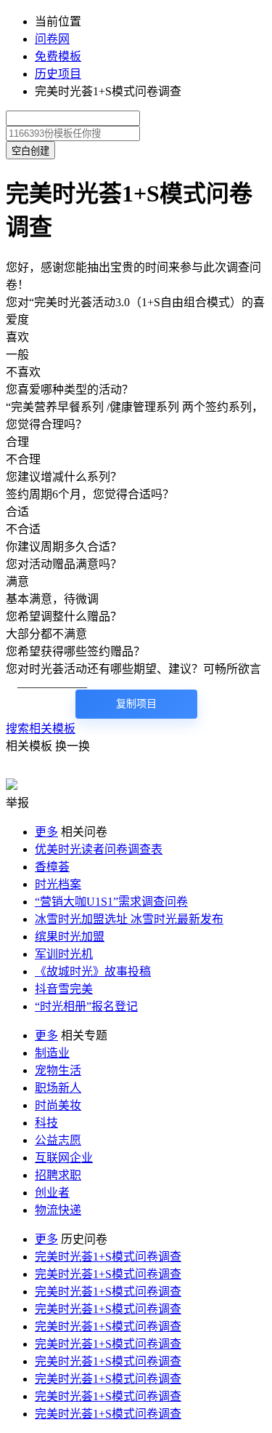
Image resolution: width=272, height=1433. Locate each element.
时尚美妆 (58, 1105)
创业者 (52, 1192)
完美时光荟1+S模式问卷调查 (108, 1256)
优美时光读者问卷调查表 (98, 849)
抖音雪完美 (64, 989)
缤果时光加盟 (69, 936)
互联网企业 (64, 1157)
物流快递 (58, 1210)
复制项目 (136, 703)
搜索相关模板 (40, 728)
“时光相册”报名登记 (86, 1006)
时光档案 (58, 884)
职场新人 (58, 1088)
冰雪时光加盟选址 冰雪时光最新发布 (129, 919)
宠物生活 (58, 1070)
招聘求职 (58, 1175)
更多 (46, 832)
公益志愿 (58, 1140)
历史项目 (58, 74)
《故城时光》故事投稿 (93, 971)
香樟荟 (52, 867)
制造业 (52, 1053)
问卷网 (52, 39)
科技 (46, 1123)
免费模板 (58, 56)
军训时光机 (64, 954)
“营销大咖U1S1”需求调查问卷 (111, 901)
